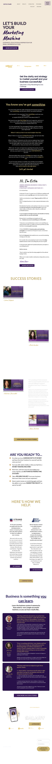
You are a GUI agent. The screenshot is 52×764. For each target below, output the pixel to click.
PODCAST (32, 6)
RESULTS (24, 4)
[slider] (13, 296)
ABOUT (18, 4)
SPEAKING (39, 6)
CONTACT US (23, 753)
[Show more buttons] (22, 296)
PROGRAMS (38, 4)
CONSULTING (31, 4)
